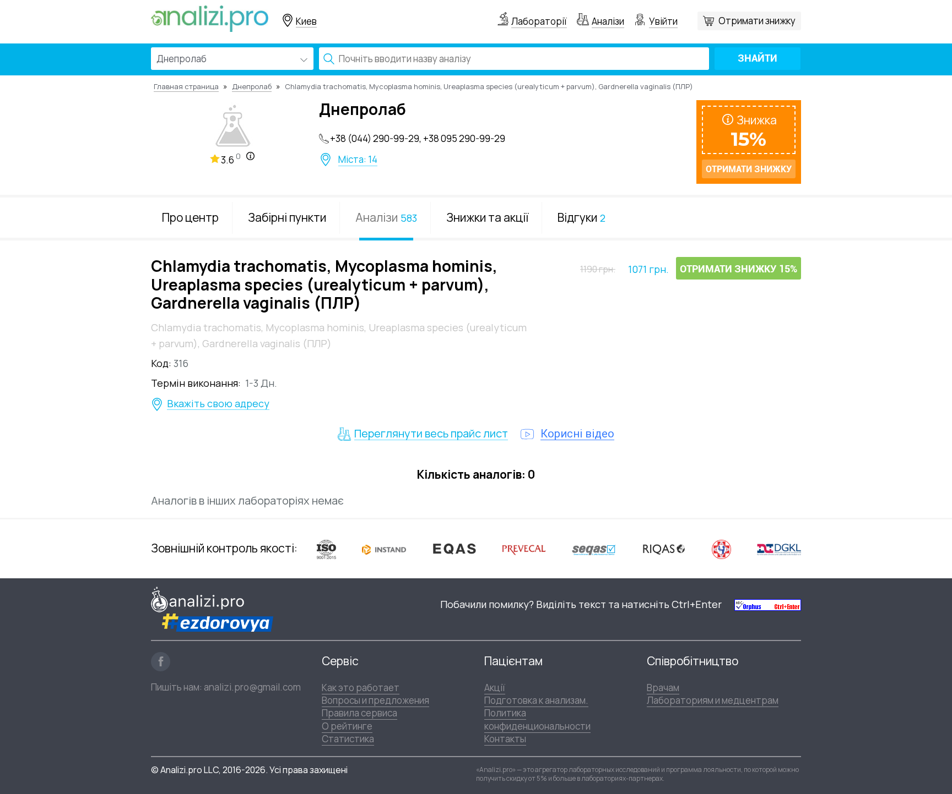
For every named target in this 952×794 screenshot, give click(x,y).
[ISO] (326, 549)
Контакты (505, 738)
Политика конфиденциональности (537, 719)
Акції (494, 687)
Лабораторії (539, 21)
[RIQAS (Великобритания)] (664, 548)
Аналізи (608, 21)
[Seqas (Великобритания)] (594, 549)
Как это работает (360, 687)
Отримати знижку (757, 20)
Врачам (663, 687)
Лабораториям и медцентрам (712, 700)
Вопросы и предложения (375, 700)
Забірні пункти (287, 217)
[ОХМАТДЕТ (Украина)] (721, 549)
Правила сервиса (359, 713)
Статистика (348, 738)
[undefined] (767, 604)
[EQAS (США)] (454, 549)
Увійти (663, 21)
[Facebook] (160, 661)
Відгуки (581, 217)
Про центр (190, 217)
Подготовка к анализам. (536, 700)
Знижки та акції (487, 217)
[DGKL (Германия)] (779, 548)
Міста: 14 (357, 160)
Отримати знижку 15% (738, 269)
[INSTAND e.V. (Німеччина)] (384, 549)
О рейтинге (347, 726)
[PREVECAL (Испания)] (524, 549)
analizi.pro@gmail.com (252, 687)
